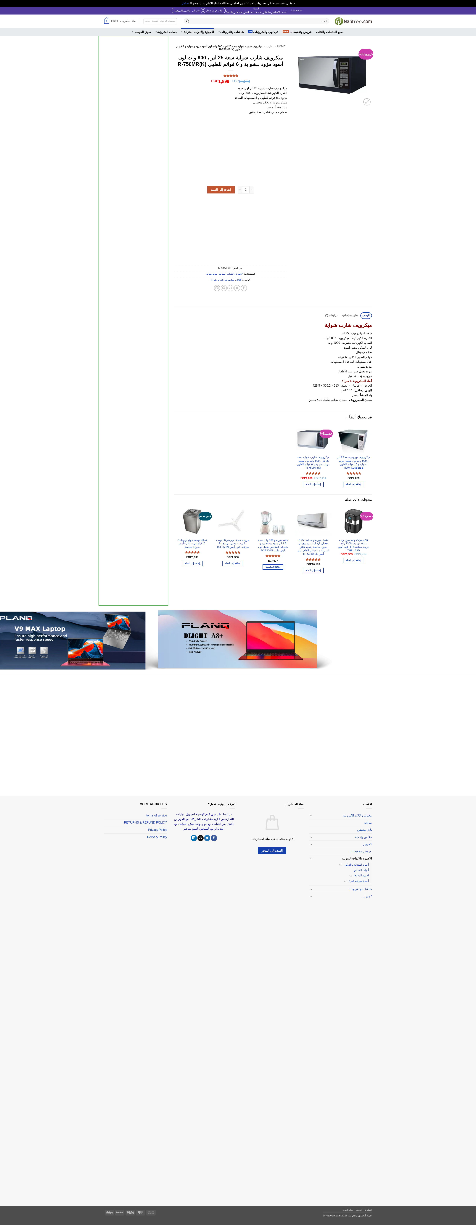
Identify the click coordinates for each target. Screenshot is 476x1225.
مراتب (368, 822)
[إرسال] (187, 21)
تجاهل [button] (185, 3)
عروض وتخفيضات (301, 31)
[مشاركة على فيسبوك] (244, 288)
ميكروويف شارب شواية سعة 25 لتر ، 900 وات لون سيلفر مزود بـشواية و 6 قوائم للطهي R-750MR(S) (313, 462)
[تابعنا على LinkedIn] (194, 838)
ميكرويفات (211, 273)
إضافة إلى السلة (221, 189)
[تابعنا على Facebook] (214, 838)
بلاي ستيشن (364, 829)
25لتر (238, 279)
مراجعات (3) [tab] (331, 315)
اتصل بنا (368, 1210)
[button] (120, 21)
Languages (297, 10)
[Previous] (371, 553)
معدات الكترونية (167, 31)
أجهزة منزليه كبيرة (359, 880)
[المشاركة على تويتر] (237, 288)
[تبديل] (311, 815)
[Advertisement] (133, 176)
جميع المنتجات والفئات (330, 31)
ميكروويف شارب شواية (222, 279)
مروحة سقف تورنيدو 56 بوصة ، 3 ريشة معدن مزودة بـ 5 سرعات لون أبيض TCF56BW (232, 543)
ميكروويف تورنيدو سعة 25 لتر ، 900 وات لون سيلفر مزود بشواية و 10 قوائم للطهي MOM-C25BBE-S (353, 462)
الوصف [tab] (366, 315)
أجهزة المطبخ (361, 875)
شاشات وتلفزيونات (232, 31)
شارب (270, 46)
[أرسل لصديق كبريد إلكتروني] (230, 288)
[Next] (174, 553)
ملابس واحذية (363, 837)
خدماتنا (359, 1210)
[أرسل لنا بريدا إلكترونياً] (200, 838)
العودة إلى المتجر (272, 850)
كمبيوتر (367, 844)
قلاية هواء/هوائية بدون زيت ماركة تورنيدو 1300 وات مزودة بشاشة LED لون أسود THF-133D (353, 545)
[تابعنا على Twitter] (207, 838)
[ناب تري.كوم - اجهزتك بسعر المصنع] (353, 21)
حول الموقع (347, 1210)
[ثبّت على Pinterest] (224, 288)
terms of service (156, 815)
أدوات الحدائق (361, 870)
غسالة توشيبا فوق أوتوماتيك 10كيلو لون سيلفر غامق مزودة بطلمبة (192, 543)
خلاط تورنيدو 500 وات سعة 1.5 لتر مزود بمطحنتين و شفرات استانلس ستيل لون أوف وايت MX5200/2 (273, 545)
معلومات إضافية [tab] (350, 315)
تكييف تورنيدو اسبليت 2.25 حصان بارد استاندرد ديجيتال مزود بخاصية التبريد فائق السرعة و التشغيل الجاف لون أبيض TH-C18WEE (313, 547)
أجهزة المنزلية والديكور (356, 864)
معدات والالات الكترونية (357, 815)
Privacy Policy (157, 829)
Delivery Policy (157, 837)
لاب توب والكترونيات (266, 31)
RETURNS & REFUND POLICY (145, 822)
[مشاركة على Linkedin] (217, 288)
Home (281, 46)
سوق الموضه (143, 31)
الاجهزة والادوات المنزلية (199, 31)
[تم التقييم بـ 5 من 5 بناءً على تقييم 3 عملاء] (230, 75)
